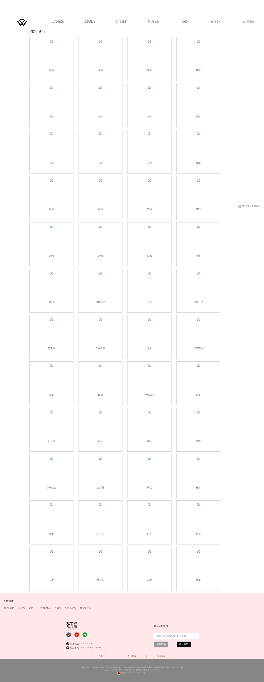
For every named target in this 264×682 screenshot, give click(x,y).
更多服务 (161, 656)
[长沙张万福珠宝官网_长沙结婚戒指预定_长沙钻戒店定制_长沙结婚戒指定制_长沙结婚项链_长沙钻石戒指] (132, 8)
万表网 (58, 607)
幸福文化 (216, 21)
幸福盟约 (248, 21)
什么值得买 (85, 607)
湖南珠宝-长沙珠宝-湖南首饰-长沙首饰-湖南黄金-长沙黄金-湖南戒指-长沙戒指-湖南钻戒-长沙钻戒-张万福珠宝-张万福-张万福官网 (132, 667)
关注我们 (132, 656)
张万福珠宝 (45, 607)
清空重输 (161, 644)
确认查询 (184, 644)
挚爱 (185, 21)
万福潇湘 (121, 21)
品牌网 (22, 607)
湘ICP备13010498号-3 (151, 670)
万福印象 (153, 21)
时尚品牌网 (71, 607)
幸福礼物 (90, 21)
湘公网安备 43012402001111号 (133, 673)
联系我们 (102, 656)
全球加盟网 (9, 607)
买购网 (32, 607)
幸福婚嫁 (58, 21)
